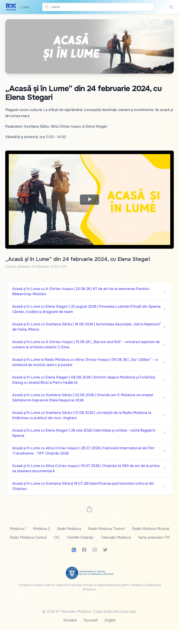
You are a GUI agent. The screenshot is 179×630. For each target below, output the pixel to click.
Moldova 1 (18, 528)
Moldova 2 (41, 528)
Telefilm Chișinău (80, 537)
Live (24, 7)
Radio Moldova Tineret (106, 528)
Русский (91, 620)
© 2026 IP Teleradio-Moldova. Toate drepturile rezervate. (89, 611)
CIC (57, 537)
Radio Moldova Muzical (150, 528)
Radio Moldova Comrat (28, 537)
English (110, 620)
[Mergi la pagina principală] (11, 7)
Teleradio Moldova (116, 537)
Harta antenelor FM (153, 537)
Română (70, 620)
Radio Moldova (69, 528)
